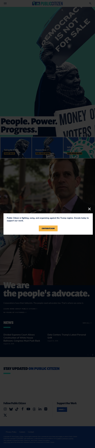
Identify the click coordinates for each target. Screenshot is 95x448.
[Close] (89, 209)
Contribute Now (48, 228)
